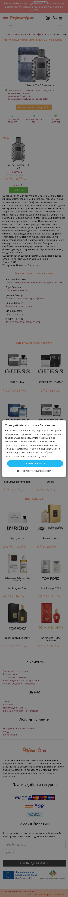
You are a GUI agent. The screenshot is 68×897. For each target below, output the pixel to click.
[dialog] (34, 448)
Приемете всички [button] (35, 463)
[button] (34, 471)
